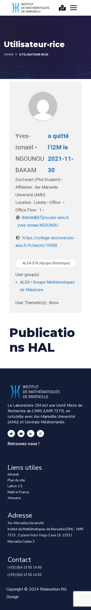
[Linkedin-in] (30, 433)
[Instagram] (40, 433)
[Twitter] (11, 433)
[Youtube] (21, 433)
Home (8, 54)
